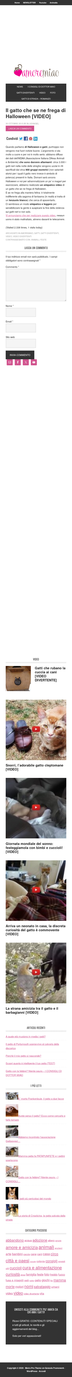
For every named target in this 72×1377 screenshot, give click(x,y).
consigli (51, 1260)
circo (54, 1253)
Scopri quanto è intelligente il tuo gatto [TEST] (30, 1063)
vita (42, 1293)
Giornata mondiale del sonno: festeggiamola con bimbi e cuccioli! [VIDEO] (34, 847)
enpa (23, 1274)
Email (9, 321)
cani (39, 1254)
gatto (38, 1280)
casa (46, 1253)
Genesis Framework (54, 1367)
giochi (46, 1280)
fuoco (61, 1274)
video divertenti (22, 236)
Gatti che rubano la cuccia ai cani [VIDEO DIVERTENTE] (50, 673)
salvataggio (42, 1286)
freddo (54, 1274)
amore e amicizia (22, 1247)
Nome (10, 306)
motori (19, 1286)
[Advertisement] (36, 39)
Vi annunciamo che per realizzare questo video (30, 215)
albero (51, 1240)
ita (51, 1280)
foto (46, 1274)
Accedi (42, 1371)
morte (10, 1286)
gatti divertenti (50, 233)
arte (8, 1253)
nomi (28, 1286)
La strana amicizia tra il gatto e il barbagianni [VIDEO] (32, 1010)
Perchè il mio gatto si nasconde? (23, 1055)
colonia (41, 1261)
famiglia (31, 1274)
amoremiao (27, 233)
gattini (31, 1280)
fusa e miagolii (15, 1280)
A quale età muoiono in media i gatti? (26, 1036)
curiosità (13, 1274)
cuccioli (16, 1267)
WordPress (32, 1371)
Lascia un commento (19, 128)
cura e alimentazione (42, 1267)
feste (43, 239)
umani (55, 1286)
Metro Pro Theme (33, 1367)
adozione (39, 1239)
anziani (58, 1248)
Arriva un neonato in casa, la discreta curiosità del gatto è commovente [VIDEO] (35, 929)
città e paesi (17, 1260)
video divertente (31, 1293)
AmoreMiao (36, 71)
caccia (26, 1254)
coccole (33, 1261)
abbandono (15, 1239)
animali (35, 239)
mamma (59, 1279)
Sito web (10, 337)
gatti (37, 233)
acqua (28, 1240)
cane (34, 1254)
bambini (17, 1254)
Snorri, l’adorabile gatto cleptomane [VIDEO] (34, 767)
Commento (12, 266)
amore (58, 1240)
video (9, 236)
